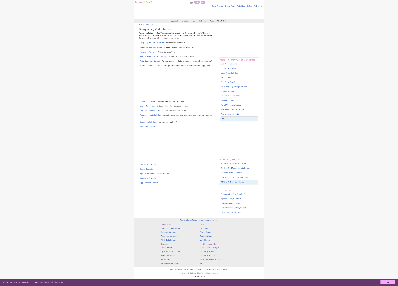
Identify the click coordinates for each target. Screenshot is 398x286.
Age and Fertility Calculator (231, 199)
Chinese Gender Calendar (230, 96)
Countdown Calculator (158, 122)
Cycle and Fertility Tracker (170, 251)
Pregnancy (196, 220)
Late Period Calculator (229, 64)
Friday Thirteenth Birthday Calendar (234, 208)
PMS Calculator (226, 77)
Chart (211, 21)
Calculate (202, 21)
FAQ (201, 263)
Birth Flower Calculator (148, 127)
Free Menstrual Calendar (230, 114)
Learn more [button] (59, 282)
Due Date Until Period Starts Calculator (235, 168)
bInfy (218, 269)
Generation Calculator (148, 178)
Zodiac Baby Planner (164, 106)
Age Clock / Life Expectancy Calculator (154, 174)
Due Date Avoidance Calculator (163, 110)
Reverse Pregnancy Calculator (168, 56)
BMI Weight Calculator (229, 100)
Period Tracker (166, 248)
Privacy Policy (189, 269)
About (225, 269)
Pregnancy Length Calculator (176, 116)
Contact (199, 269)
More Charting (205, 240)
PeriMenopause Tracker (170, 263)
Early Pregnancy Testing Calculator (234, 87)
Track (194, 21)
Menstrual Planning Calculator (175, 66)
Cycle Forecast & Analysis (209, 248)
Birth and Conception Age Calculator (234, 177)
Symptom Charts (206, 236)
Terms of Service (176, 269)
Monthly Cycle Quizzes (208, 255)
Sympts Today (230, 6)
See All (223, 119)
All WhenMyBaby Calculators (232, 182)
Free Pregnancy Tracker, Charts (232, 109)
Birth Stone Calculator (148, 164)
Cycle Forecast (217, 6)
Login (197, 2)
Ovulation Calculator (228, 68)
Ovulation (187, 220)
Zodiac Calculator (146, 169)
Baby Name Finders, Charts (210, 259)
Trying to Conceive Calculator (162, 101)
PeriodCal (184, 21)
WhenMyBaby (222, 21)
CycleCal (174, 21)
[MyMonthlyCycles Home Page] (143, 3)
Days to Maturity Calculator (231, 212)
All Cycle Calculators (169, 240)
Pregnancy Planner (157, 52)
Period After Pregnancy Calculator (233, 163)
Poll (255, 6)
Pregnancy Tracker (168, 255)
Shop (260, 6)
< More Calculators (146, 24)
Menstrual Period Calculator (171, 228)
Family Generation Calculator (231, 203)
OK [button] (388, 282)
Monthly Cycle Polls (207, 251)
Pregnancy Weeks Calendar (231, 173)
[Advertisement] (199, 13)
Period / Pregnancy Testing (231, 105)
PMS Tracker (166, 259)
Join (202, 2)
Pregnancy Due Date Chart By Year (234, 194)
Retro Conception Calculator (176, 61)
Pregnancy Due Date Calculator (164, 43)
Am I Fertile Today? (228, 82)
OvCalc (249, 6)
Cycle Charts (204, 228)
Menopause (205, 220)
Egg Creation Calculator (149, 183)
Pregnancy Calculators (169, 236)
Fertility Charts (205, 232)
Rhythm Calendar (227, 91)
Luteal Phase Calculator (230, 73)
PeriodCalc (241, 6)
